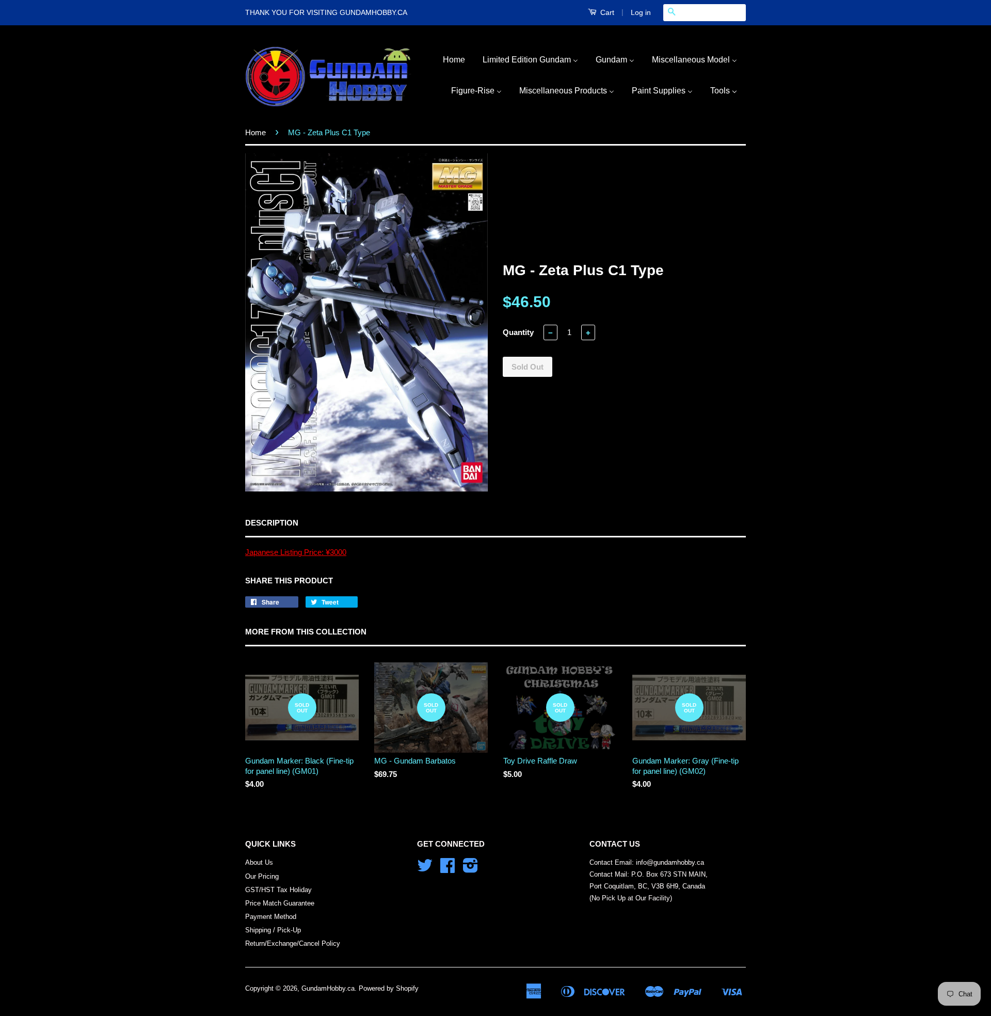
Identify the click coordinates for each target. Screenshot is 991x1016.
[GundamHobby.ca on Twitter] (425, 869)
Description (271, 522)
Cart (606, 12)
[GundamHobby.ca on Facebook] (447, 869)
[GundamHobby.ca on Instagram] (470, 869)
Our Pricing (262, 876)
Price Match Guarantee (279, 903)
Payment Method (270, 916)
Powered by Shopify (389, 988)
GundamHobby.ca (328, 988)
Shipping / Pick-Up (273, 930)
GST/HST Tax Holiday (278, 890)
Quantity (518, 332)
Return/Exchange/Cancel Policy (292, 943)
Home (255, 132)
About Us (259, 862)
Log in (641, 12)
